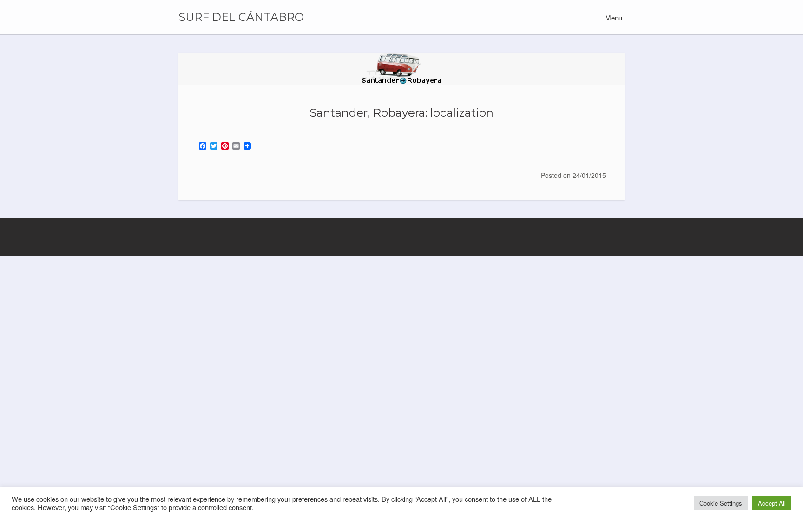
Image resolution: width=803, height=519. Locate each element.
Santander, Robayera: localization (401, 112)
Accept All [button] (772, 503)
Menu (612, 17)
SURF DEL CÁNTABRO (241, 17)
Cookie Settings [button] (720, 503)
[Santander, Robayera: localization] (401, 69)
